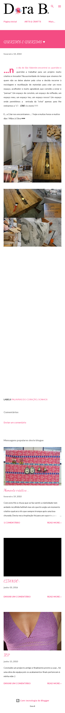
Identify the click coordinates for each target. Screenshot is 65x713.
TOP (7, 655)
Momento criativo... (16, 490)
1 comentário (12, 522)
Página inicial (10, 21)
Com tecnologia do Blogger (34, 700)
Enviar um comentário (15, 422)
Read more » (54, 522)
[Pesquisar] (52, 5)
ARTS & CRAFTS (32, 21)
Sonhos (42, 399)
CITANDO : (12, 581)
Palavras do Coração (24, 399)
